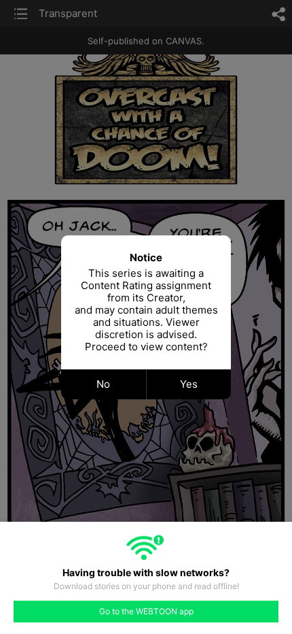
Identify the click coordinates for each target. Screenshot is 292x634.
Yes (189, 384)
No (103, 384)
